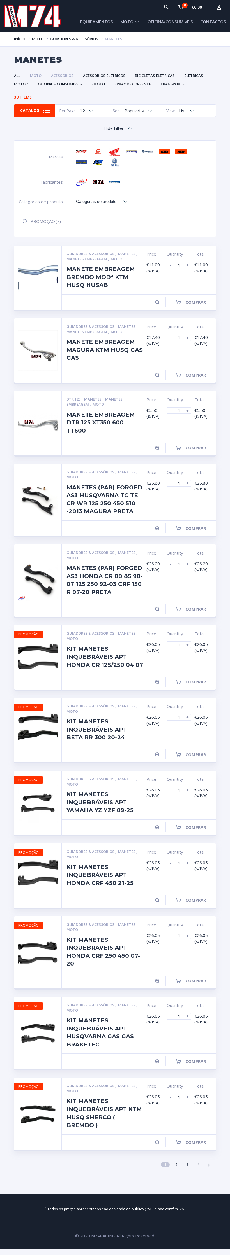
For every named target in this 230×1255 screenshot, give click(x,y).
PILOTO (98, 84)
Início (19, 38)
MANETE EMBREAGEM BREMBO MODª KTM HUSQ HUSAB (100, 277)
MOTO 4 (21, 84)
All (17, 75)
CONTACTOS (213, 21)
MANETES (127, 253)
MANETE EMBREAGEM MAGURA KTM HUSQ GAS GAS (104, 349)
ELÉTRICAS (193, 75)
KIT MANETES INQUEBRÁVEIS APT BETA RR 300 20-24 (96, 729)
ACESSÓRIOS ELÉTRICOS (104, 75)
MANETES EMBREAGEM (87, 258)
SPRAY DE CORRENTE (132, 84)
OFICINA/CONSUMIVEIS (170, 21)
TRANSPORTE (172, 84)
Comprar (195, 302)
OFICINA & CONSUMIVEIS (60, 84)
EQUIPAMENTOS (96, 21)
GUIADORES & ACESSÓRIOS (74, 38)
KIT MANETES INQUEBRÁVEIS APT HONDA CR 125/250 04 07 (104, 656)
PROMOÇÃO (46, 221)
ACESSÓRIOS (62, 75)
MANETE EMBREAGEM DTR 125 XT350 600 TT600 (100, 422)
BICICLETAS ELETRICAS (155, 75)
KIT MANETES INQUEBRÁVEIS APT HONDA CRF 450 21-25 (100, 875)
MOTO (127, 21)
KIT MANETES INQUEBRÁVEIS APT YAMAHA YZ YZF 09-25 (100, 802)
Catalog (29, 110)
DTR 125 (73, 399)
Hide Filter (114, 128)
